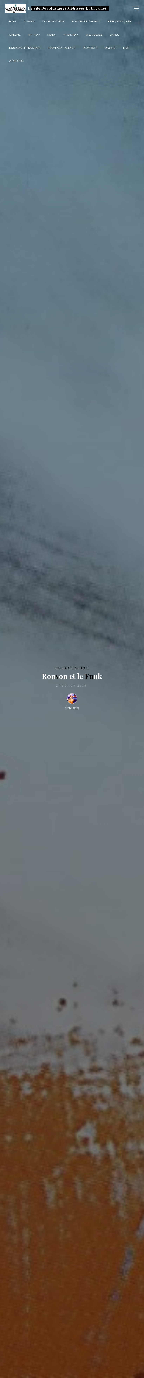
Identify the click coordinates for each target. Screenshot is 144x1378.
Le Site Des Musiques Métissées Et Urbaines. (68, 8)
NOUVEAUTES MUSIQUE (71, 668)
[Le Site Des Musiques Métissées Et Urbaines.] (15, 8)
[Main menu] (135, 8)
